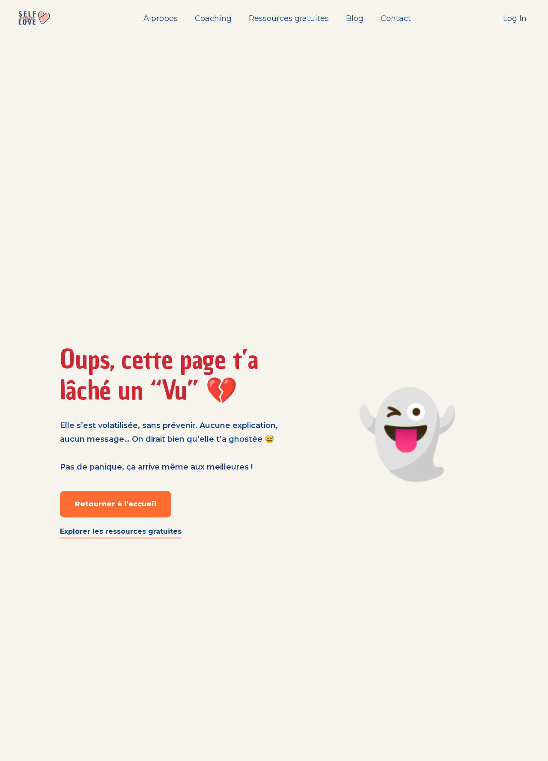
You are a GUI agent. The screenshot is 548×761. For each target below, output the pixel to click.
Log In (515, 18)
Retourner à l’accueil (115, 504)
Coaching (213, 18)
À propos (160, 18)
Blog (354, 18)
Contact (396, 18)
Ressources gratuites (289, 18)
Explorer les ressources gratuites (121, 531)
